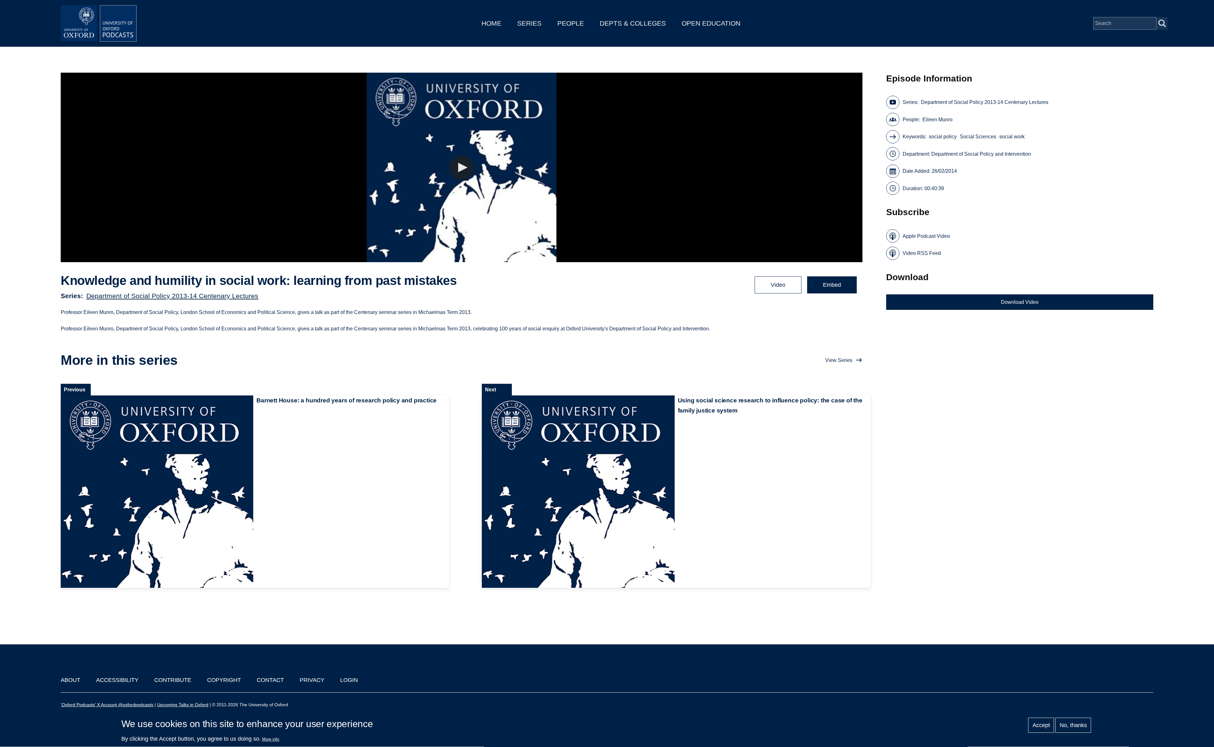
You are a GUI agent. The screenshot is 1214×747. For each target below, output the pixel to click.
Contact (270, 680)
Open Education (711, 23)
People (570, 23)
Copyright (224, 680)
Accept (1041, 725)
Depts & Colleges (633, 23)
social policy (943, 136)
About (70, 680)
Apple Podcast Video (926, 236)
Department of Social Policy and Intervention (981, 154)
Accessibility (117, 680)
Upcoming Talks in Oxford (182, 704)
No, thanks (1073, 725)
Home (491, 23)
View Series (838, 360)
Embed (832, 285)
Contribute (172, 680)
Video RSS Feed (922, 253)
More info (270, 739)
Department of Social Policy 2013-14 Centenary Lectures (172, 295)
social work (1012, 136)
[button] (461, 167)
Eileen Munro (938, 119)
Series (529, 23)
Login (349, 680)
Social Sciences (978, 136)
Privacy (312, 680)
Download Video (1020, 302)
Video (778, 285)
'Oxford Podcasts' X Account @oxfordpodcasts (107, 704)
